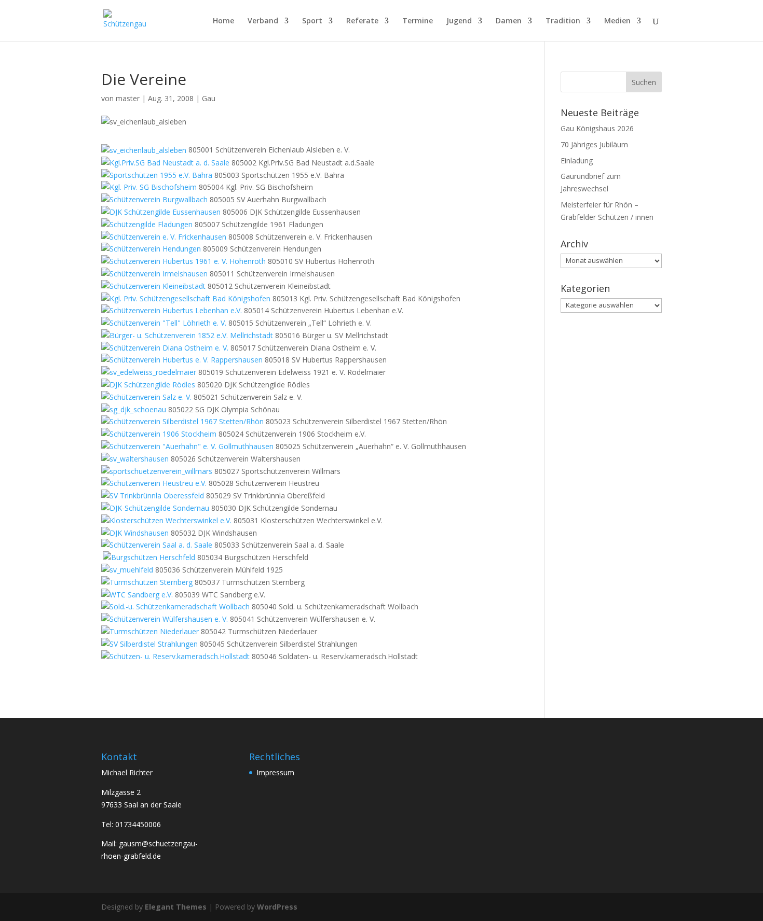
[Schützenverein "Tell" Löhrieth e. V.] (164, 323)
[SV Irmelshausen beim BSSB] (155, 273)
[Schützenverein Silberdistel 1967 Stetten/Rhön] (183, 421)
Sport (312, 21)
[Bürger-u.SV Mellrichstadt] (188, 335)
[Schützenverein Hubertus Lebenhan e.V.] (172, 310)
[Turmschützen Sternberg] (148, 582)
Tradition (563, 21)
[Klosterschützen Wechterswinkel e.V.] (167, 520)
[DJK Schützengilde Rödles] (149, 384)
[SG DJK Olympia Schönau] (134, 409)
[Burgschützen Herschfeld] (149, 557)
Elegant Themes (176, 907)
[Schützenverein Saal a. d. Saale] (157, 545)
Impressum (275, 772)
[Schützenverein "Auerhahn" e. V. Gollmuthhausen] (188, 446)
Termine (417, 21)
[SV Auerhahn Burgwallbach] (155, 199)
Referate (362, 21)
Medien (617, 21)
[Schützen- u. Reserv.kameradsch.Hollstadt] (176, 656)
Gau (208, 98)
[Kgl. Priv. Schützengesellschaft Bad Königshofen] (186, 298)
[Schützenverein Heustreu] (155, 483)
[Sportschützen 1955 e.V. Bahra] (157, 175)
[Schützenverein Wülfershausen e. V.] (165, 619)
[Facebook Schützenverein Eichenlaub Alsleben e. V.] (144, 150)
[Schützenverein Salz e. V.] (147, 397)
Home (223, 21)
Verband (263, 21)
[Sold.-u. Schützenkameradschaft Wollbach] (176, 606)
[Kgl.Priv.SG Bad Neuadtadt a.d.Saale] (166, 163)
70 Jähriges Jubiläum (594, 144)
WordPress (277, 907)
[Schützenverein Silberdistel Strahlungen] (150, 644)
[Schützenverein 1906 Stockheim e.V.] (160, 434)
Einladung (577, 160)
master (128, 98)
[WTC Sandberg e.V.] (138, 594)
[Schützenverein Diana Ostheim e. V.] (165, 348)
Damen (509, 21)
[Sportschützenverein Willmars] (157, 471)
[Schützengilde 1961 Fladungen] (148, 224)
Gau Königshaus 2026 (597, 128)
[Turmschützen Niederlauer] (151, 631)
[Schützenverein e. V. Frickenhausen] (164, 237)
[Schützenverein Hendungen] (152, 249)
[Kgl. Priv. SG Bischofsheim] (150, 187)
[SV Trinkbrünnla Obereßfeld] (153, 495)
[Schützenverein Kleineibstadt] (154, 286)
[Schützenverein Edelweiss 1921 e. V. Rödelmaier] (149, 372)
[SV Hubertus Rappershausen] (183, 360)
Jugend (459, 21)
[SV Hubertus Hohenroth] (184, 261)
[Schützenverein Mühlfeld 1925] (128, 570)
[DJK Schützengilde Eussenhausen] (162, 212)
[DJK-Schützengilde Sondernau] (156, 508)
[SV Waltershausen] (136, 459)
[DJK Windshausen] (136, 533)
